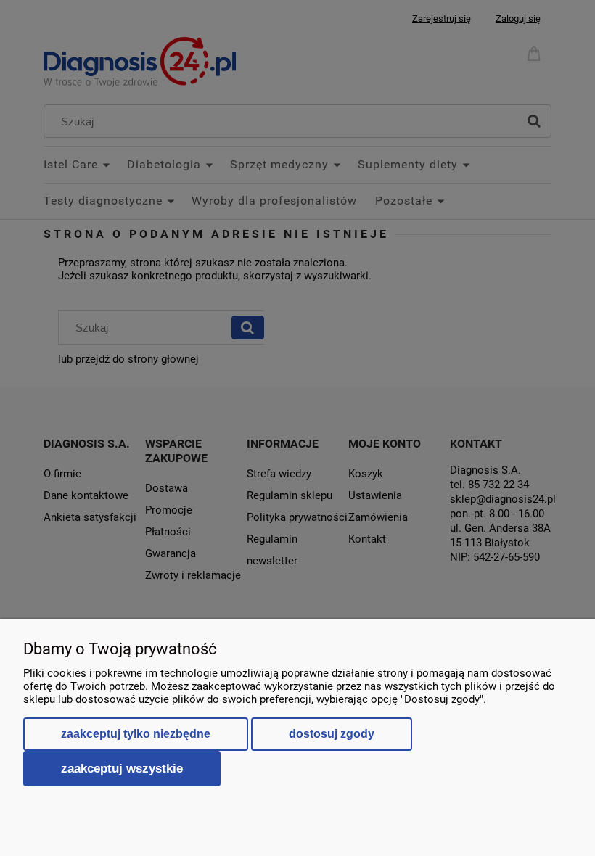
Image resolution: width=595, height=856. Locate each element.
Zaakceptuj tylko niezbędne (135, 734)
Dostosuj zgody (331, 734)
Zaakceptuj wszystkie (122, 768)
